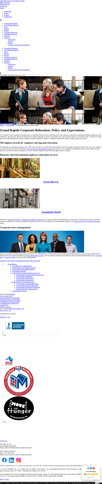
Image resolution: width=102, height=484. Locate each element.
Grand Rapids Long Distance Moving (24, 268)
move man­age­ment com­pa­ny (35, 255)
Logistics (7, 36)
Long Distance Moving (11, 25)
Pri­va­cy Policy (4, 479)
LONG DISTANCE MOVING (10, 298)
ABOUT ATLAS (5, 307)
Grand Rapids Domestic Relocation (27, 285)
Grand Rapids (9, 125)
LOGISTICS (4, 305)
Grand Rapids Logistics (19, 291)
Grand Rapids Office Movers (25, 278)
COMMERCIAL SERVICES (9, 303)
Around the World (51, 212)
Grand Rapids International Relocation (28, 287)
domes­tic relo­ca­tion (14, 219)
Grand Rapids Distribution (24, 277)
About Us (7, 38)
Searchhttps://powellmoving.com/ (10, 75)
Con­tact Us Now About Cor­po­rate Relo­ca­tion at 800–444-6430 (20, 261)
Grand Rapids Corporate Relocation (23, 282)
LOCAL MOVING (6, 296)
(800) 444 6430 (5, 2)
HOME (12, 294)
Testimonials (8, 17)
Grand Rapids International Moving (23, 269)
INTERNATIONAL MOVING (10, 300)
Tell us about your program (8, 123)
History (6, 13)
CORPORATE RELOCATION (10, 301)
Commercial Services (10, 32)
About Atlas (8, 11)
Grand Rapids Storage (19, 271)
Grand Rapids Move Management (26, 289)
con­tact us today (10, 257)
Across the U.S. (51, 181)
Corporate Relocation (10, 23)
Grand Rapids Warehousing (24, 280)
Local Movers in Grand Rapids (21, 266)
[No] (99, 483)
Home (2, 125)
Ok (97, 483)
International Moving (10, 34)
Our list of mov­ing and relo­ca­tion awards (39, 149)
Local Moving (6, 28)
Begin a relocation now (7, 122)
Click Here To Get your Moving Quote (12, 1)
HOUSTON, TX (5, 310)
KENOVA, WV (5, 317)
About (2, 8)
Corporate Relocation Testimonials (19, 45)
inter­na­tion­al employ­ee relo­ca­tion (32, 219)
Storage (6, 30)
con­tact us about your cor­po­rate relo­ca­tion (87, 221)
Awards (6, 15)
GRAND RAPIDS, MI (16, 309)
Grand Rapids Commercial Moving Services (26, 273)
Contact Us (3, 6)
